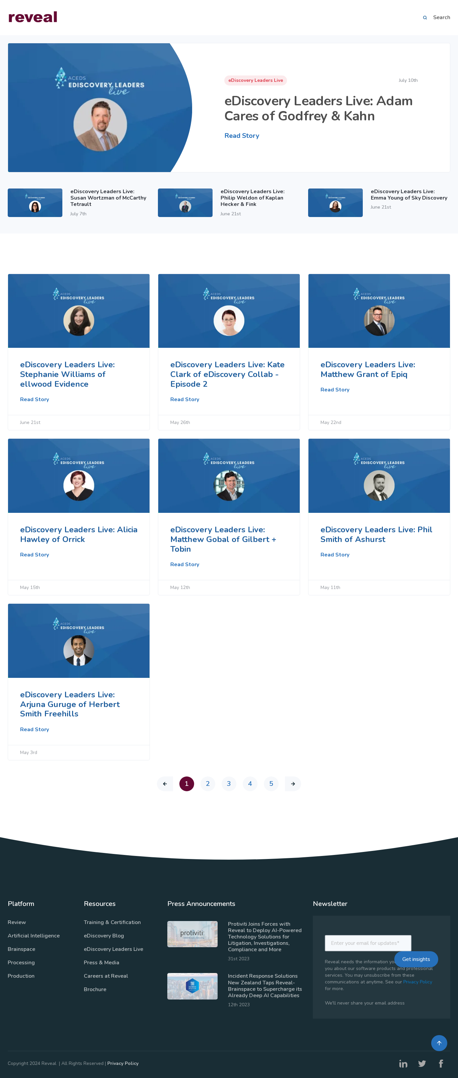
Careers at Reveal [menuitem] (106, 976)
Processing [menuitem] (21, 962)
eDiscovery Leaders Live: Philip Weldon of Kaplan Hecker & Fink (253, 198)
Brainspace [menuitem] (21, 949)
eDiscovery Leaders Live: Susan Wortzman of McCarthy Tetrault (108, 198)
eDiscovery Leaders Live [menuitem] (113, 949)
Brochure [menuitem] (95, 989)
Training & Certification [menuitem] (112, 922)
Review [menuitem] (17, 922)
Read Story (242, 135)
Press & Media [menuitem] (101, 962)
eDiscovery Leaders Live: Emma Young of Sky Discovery (409, 195)
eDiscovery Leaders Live (255, 80)
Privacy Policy (417, 982)
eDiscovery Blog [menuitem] (104, 935)
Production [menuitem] (21, 976)
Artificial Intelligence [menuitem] (34, 935)
